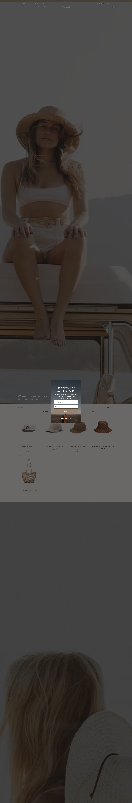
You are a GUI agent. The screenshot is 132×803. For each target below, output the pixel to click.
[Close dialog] (80, 381)
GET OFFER (66, 411)
